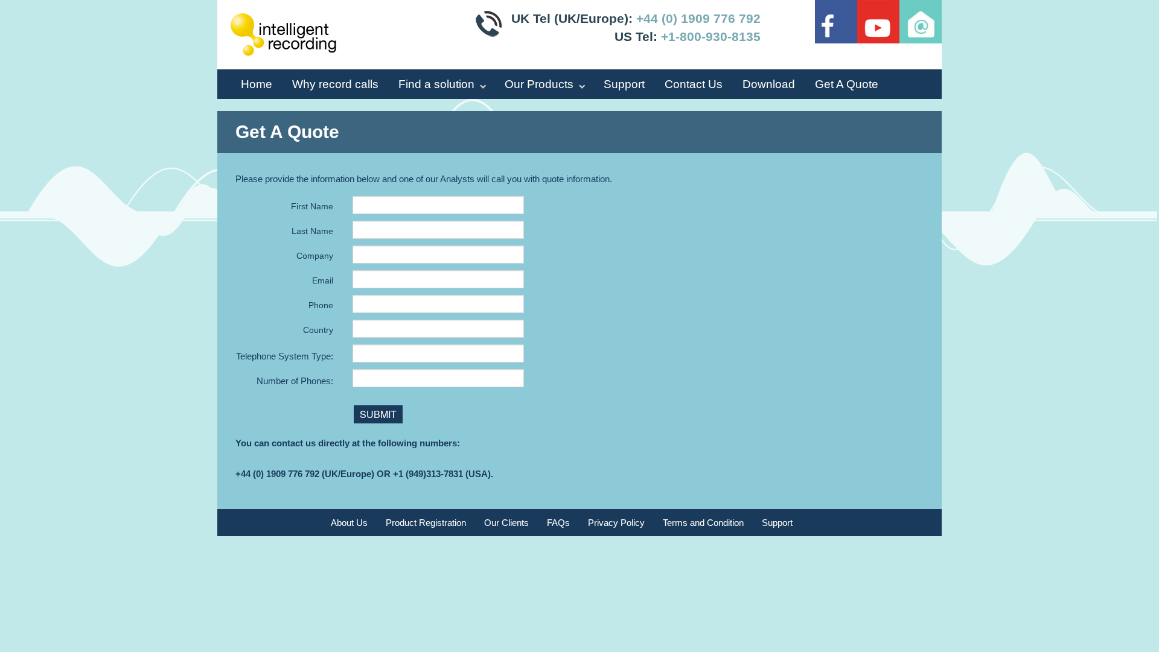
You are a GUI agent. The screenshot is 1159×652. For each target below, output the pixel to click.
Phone (320, 305)
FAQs (558, 522)
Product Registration (426, 522)
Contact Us (694, 84)
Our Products (539, 84)
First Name (312, 206)
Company (314, 256)
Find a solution (436, 84)
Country (318, 330)
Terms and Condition (703, 522)
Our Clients (506, 522)
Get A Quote (846, 84)
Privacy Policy (616, 522)
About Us (349, 522)
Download (768, 84)
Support (624, 84)
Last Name (312, 231)
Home (256, 84)
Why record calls (335, 84)
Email (322, 280)
